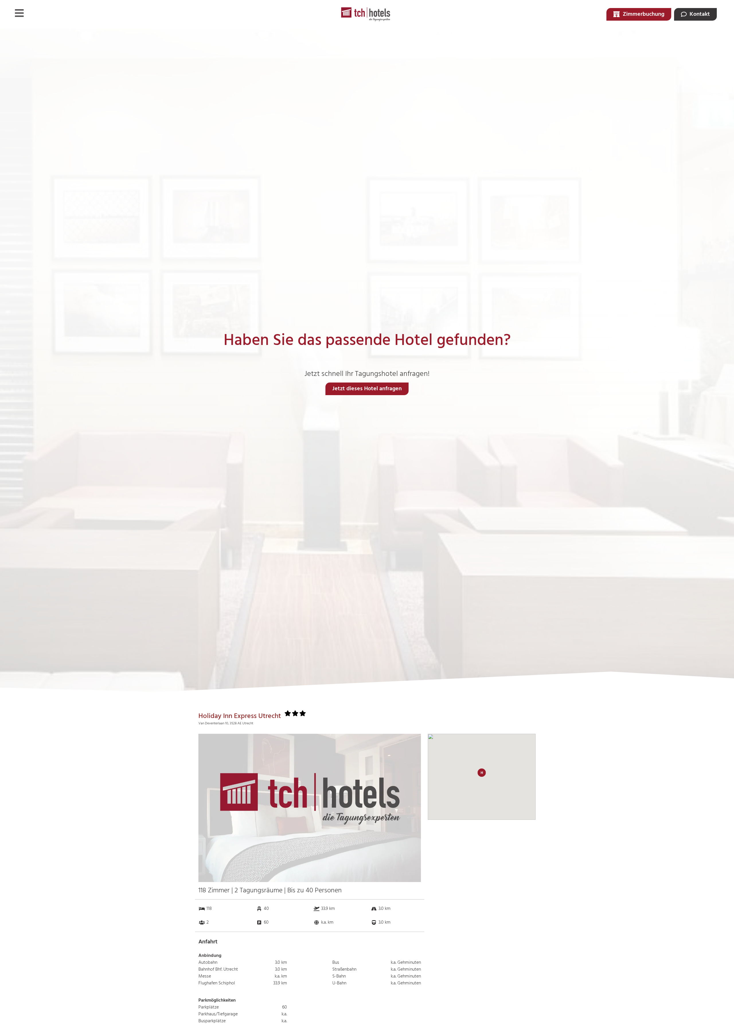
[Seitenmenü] (19, 13)
